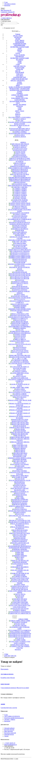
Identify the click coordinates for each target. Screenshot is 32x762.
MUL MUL (23, 461)
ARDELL (23, 142)
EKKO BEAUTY (25, 249)
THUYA (22, 594)
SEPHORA (23, 549)
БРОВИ (17, 39)
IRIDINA (23, 328)
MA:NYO (23, 397)
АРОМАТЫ (17, 37)
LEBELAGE (24, 378)
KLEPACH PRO (25, 357)
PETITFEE (23, 495)
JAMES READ (24, 331)
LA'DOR (23, 370)
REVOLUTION (25, 533)
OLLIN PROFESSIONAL (22, 481)
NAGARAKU (24, 464)
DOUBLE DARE (25, 240)
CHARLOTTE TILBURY (19, 201)
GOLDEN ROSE (25, 297)
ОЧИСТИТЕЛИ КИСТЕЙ (20, 79)
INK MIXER (24, 322)
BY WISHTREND (25, 185)
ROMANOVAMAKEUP (19, 541)
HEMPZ (22, 307)
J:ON (21, 330)
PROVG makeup (25, 506)
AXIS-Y (22, 153)
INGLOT (23, 320)
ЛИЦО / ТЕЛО (19, 111)
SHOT (22, 557)
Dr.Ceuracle (23, 245)
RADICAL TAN (25, 520)
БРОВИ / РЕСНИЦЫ (19, 104)
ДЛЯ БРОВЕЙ (19, 72)
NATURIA (23, 471)
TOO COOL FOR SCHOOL (21, 606)
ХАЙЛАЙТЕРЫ (19, 100)
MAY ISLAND (24, 432)
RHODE (23, 538)
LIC (21, 382)
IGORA (19, 82)
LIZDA (22, 389)
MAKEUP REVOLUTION (19, 421)
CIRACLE (23, 206)
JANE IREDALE (25, 333)
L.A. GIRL (23, 358)
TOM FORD (24, 602)
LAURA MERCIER (22, 373)
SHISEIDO (23, 555)
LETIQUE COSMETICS (23, 380)
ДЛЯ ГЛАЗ (19, 74)
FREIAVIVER (24, 288)
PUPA (22, 507)
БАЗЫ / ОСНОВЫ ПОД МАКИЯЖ (19, 87)
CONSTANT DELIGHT (19, 217)
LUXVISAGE (24, 395)
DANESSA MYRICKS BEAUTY (20, 224)
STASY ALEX (24, 578)
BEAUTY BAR (25, 158)
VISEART (23, 625)
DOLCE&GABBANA (19, 233)
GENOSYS (23, 289)
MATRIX (19, 83)
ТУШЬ (20, 51)
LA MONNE (24, 360)
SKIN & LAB (24, 560)
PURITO (23, 512)
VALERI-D (23, 622)
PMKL (22, 498)
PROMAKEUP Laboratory (19, 503)
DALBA (23, 221)
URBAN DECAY (25, 613)
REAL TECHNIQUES (22, 524)
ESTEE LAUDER (25, 264)
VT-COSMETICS (25, 630)
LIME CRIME (24, 387)
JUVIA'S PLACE (25, 344)
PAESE (22, 483)
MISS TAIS (23, 445)
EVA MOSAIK (24, 278)
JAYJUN (23, 336)
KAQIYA (23, 349)
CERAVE (23, 197)
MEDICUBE (24, 434)
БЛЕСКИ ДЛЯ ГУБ (20, 66)
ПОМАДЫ (19, 69)
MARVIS (23, 426)
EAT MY (23, 246)
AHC (22, 120)
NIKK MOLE (24, 475)
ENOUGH (23, 259)
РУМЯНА (20, 93)
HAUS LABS (24, 304)
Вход (2, 8)
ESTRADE (23, 272)
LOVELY (23, 390)
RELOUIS (23, 531)
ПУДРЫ (19, 91)
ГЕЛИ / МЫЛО (19, 40)
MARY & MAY (25, 427)
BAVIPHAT (23, 156)
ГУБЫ (18, 64)
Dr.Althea (23, 243)
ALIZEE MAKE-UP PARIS (22, 123)
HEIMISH (23, 305)
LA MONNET (24, 362)
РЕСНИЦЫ (19, 59)
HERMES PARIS (25, 309)
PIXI (21, 496)
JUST (22, 342)
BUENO (23, 182)
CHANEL (23, 198)
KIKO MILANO (25, 355)
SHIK (22, 552)
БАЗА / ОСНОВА (19, 55)
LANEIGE (23, 371)
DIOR (22, 230)
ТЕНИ (20, 48)
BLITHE (23, 176)
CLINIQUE (23, 208)
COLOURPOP (24, 213)
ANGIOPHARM (25, 133)
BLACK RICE (24, 174)
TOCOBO (23, 600)
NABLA (23, 463)
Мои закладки (8, 731)
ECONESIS (23, 248)
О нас (6, 2)
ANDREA (23, 132)
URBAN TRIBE (23, 619)
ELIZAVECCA (24, 253)
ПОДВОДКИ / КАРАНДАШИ (19, 47)
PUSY (22, 514)
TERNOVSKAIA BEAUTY (19, 588)
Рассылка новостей (10, 733)
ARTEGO (23, 147)
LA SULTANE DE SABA (21, 367)
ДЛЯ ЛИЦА (19, 75)
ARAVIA (23, 136)
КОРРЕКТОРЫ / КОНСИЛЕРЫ (19, 90)
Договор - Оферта (9, 719)
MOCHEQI (23, 453)
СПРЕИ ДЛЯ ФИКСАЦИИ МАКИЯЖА (19, 95)
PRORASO (23, 504)
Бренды (17, 116)
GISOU (22, 294)
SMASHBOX (24, 567)
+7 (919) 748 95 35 (6, 18)
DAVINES (23, 227)
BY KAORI (23, 184)
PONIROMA (24, 499)
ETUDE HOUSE (25, 273)
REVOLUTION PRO (19, 536)
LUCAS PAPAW (25, 392)
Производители (9, 734)
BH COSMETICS (25, 168)
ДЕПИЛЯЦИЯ (19, 42)
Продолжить (4, 669)
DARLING (23, 225)
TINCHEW (23, 599)
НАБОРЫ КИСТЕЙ (19, 77)
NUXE (22, 479)
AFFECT (23, 119)
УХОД (18, 103)
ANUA (22, 135)
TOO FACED (24, 608)
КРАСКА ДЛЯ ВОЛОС (18, 80)
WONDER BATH (25, 633)
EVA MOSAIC (24, 277)
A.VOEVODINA (25, 117)
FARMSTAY (24, 281)
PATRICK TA (24, 491)
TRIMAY (23, 610)
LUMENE (23, 394)
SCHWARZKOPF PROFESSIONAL (19, 547)
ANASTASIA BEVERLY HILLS (19, 130)
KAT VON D (24, 350)
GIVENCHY (24, 296)
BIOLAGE (23, 172)
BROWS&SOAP (25, 179)
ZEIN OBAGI (24, 644)
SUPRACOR (24, 579)
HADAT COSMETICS (23, 301)
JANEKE (23, 334)
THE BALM (24, 589)
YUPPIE (23, 640)
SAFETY (23, 544)
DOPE (22, 235)
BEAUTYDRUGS (19, 164)
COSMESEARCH (25, 219)
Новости (17, 114)
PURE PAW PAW (25, 511)
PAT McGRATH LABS (21, 489)
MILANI (23, 435)
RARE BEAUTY (25, 522)
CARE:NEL (24, 187)
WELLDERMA (25, 632)
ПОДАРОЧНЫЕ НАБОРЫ (18, 101)
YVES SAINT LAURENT (22, 642)
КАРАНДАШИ (19, 67)
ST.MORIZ (23, 576)
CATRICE (23, 192)
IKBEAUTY (24, 318)
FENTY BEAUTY (22, 284)
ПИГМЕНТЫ (19, 56)
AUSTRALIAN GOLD (19, 150)
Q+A (21, 519)
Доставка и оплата (9, 4)
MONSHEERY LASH (19, 456)
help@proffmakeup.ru (10, 744)
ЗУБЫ (19, 109)
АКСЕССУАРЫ (18, 35)
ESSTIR (22, 262)
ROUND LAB (24, 543)
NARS (22, 466)
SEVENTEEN (24, 551)
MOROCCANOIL (25, 458)
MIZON (22, 450)
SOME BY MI (24, 573)
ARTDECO (23, 145)
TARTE (22, 584)
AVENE (22, 152)
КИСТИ (17, 71)
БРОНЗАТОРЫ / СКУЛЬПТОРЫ (20, 88)
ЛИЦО (18, 85)
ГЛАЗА (18, 53)
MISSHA (23, 448)
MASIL (22, 429)
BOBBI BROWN (25, 177)
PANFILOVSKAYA (20, 487)
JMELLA (23, 339)
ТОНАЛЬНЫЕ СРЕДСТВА (19, 98)
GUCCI (22, 299)
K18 (21, 346)
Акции (18, 112)
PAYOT (22, 493)
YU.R (22, 638)
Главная (17, 34)
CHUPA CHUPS (25, 203)
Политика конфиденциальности (14, 718)
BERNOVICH (24, 166)
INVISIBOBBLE (25, 326)
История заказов (9, 729)
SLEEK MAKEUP (22, 564)
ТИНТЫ (19, 50)
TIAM (22, 596)
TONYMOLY (24, 604)
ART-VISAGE (24, 144)
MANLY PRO (24, 422)
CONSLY (23, 214)
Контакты (7, 5)
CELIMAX (23, 195)
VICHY (22, 624)
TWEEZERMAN (25, 612)
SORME (22, 575)
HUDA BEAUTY (25, 317)
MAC (22, 398)
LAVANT (23, 376)
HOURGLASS (24, 315)
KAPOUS (23, 347)
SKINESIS (23, 562)
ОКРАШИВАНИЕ (19, 45)
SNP (21, 568)
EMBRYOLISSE (25, 256)
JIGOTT (22, 338)
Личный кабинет (9, 728)
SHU (21, 559)
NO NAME (23, 477)
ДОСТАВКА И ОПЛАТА (12, 716)
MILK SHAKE (24, 437)
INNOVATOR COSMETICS (19, 325)
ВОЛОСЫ (19, 106)
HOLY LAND (24, 314)
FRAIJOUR (23, 286)
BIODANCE (24, 169)
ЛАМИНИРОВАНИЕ (19, 43)
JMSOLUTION (25, 341)
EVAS (22, 280)
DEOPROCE (24, 229)
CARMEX (23, 189)
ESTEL (22, 265)
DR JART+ (23, 241)
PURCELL (23, 509)
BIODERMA (24, 171)
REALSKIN (24, 530)
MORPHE (23, 459)
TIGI (21, 597)
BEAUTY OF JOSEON (23, 160)
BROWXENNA (25, 181)
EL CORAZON (25, 251)
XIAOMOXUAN (25, 635)
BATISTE (23, 155)
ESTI (21, 270)
